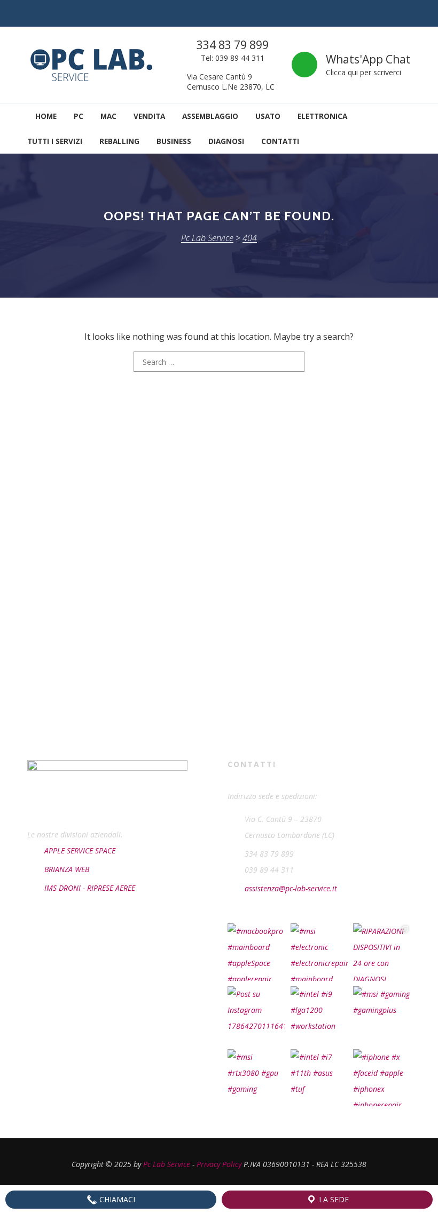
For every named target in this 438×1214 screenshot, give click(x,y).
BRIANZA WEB (66, 869)
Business (174, 141)
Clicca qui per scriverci (363, 72)
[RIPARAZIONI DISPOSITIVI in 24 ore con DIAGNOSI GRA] (382, 952)
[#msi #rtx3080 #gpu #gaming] (256, 1078)
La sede (333, 1199)
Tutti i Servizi (54, 141)
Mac (108, 116)
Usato (267, 116)
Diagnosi (226, 141)
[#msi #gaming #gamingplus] (382, 1015)
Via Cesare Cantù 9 (219, 76)
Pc (78, 116)
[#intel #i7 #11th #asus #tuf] (319, 1078)
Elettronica (322, 116)
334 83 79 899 (233, 44)
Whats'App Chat (368, 59)
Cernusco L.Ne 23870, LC (231, 87)
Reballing (119, 141)
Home (45, 116)
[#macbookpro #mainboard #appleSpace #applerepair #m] (256, 952)
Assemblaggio (210, 116)
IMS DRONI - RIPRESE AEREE (89, 888)
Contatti (280, 141)
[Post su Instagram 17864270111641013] (256, 1015)
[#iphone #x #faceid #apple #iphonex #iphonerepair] (382, 1078)
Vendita (149, 116)
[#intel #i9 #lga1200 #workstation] (319, 1015)
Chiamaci (116, 1199)
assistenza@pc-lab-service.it (291, 888)
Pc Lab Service (166, 1164)
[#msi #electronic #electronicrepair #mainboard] (319, 952)
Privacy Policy (219, 1164)
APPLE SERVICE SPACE (79, 850)
